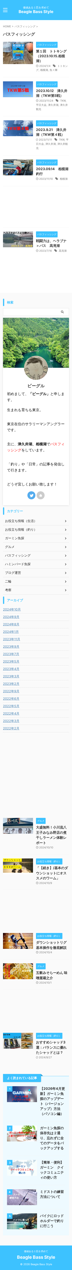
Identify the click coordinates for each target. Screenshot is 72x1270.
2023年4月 (11, 669)
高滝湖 (63, 250)
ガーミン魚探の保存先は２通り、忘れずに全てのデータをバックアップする (52, 1138)
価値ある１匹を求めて (36, 1251)
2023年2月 (11, 684)
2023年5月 (11, 661)
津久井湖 (53, 104)
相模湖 (44, 70)
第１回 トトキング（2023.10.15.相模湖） (51, 56)
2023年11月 (11, 639)
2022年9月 (11, 691)
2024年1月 (11, 632)
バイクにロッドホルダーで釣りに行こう (52, 1221)
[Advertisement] (36, 207)
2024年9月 (11, 617)
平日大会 (41, 104)
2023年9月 (11, 647)
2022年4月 (11, 713)
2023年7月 (11, 654)
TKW (63, 100)
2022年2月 (11, 728)
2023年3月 (11, 676)
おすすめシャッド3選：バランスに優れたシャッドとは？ (51, 1047)
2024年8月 (11, 624)
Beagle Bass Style (36, 11)
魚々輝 (53, 70)
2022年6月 (11, 699)
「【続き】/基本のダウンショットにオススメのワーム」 (52, 873)
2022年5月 (11, 706)
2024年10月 (12, 609)
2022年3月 (11, 721)
